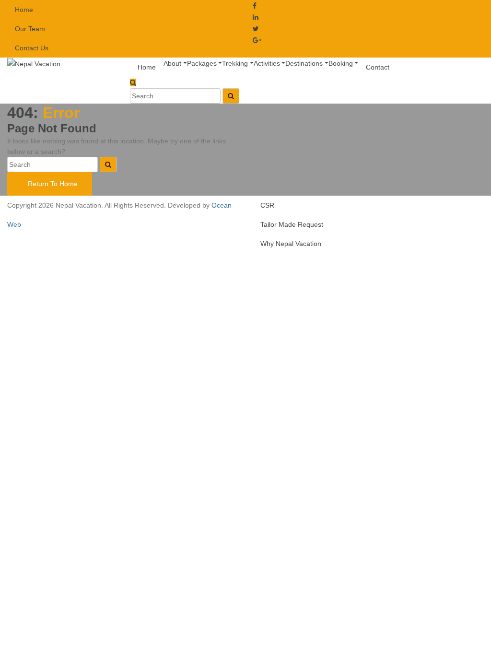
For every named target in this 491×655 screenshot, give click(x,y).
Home (24, 9)
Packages (202, 63)
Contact (377, 67)
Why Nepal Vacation (290, 243)
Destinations (304, 63)
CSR (267, 205)
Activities (267, 63)
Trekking (235, 63)
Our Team (30, 29)
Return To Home (53, 183)
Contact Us (31, 48)
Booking (340, 63)
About (172, 63)
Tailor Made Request (291, 224)
